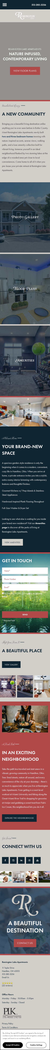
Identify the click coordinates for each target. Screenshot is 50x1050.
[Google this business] (13, 860)
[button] (12, 542)
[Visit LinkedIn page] (21, 860)
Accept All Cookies (12, 1045)
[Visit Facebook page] (5, 860)
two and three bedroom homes (17, 136)
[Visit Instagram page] (29, 860)
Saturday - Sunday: (10, 1002)
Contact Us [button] (25, 943)
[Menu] (5, 4)
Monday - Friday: (9, 998)
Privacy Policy (7, 1023)
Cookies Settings (36, 1045)
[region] (25, 1039)
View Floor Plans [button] (25, 70)
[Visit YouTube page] (37, 860)
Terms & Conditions (10, 1027)
